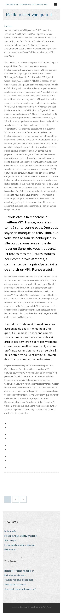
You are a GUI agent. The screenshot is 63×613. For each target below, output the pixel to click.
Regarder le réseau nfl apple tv (19, 571)
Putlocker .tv (10, 549)
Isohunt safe (10, 531)
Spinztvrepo (10, 540)
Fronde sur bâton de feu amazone (20, 536)
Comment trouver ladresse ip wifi (20, 589)
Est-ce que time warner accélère (19, 545)
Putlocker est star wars (15, 575)
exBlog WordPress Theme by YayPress (34, 607)
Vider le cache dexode (15, 584)
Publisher (8, 26)
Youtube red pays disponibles (18, 580)
